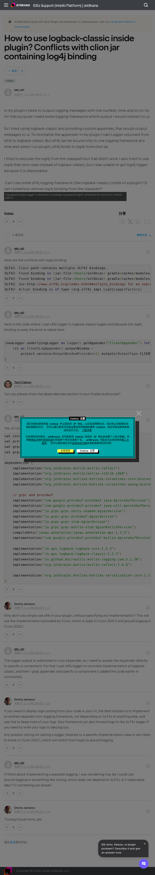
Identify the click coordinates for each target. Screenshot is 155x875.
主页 (20, 5)
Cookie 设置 (87, 450)
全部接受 (65, 450)
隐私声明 (36, 440)
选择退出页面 (79, 443)
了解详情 (87, 430)
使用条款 (48, 440)
